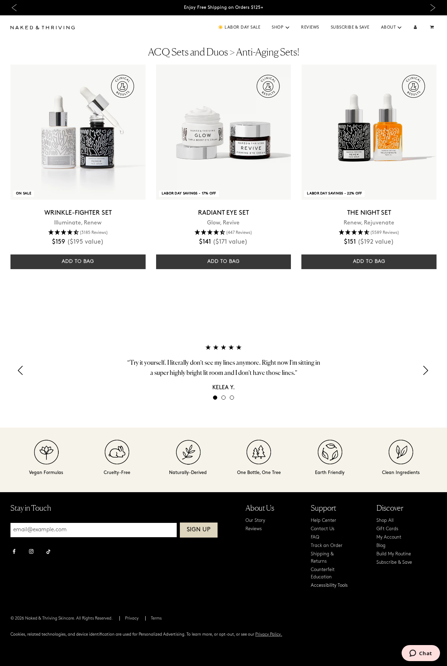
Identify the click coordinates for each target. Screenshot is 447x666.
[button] (287, 27)
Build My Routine (393, 554)
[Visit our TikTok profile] (48, 551)
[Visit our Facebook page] (14, 552)
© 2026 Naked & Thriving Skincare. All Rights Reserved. (61, 618)
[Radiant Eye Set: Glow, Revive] (223, 132)
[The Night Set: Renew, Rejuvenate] (369, 132)
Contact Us (323, 529)
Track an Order (327, 545)
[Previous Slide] (14, 8)
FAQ (315, 537)
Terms (156, 618)
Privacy (132, 618)
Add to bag (78, 261)
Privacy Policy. (268, 634)
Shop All (385, 520)
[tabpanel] (223, 367)
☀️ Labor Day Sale (239, 27)
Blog (381, 545)
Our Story (255, 520)
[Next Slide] (433, 8)
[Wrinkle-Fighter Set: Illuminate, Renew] (78, 132)
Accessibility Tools (329, 585)
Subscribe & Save (350, 27)
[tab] (215, 397)
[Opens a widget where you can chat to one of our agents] (420, 654)
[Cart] (433, 27)
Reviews (310, 27)
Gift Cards (387, 529)
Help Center (323, 520)
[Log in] (415, 27)
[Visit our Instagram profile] (31, 552)
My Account (388, 537)
